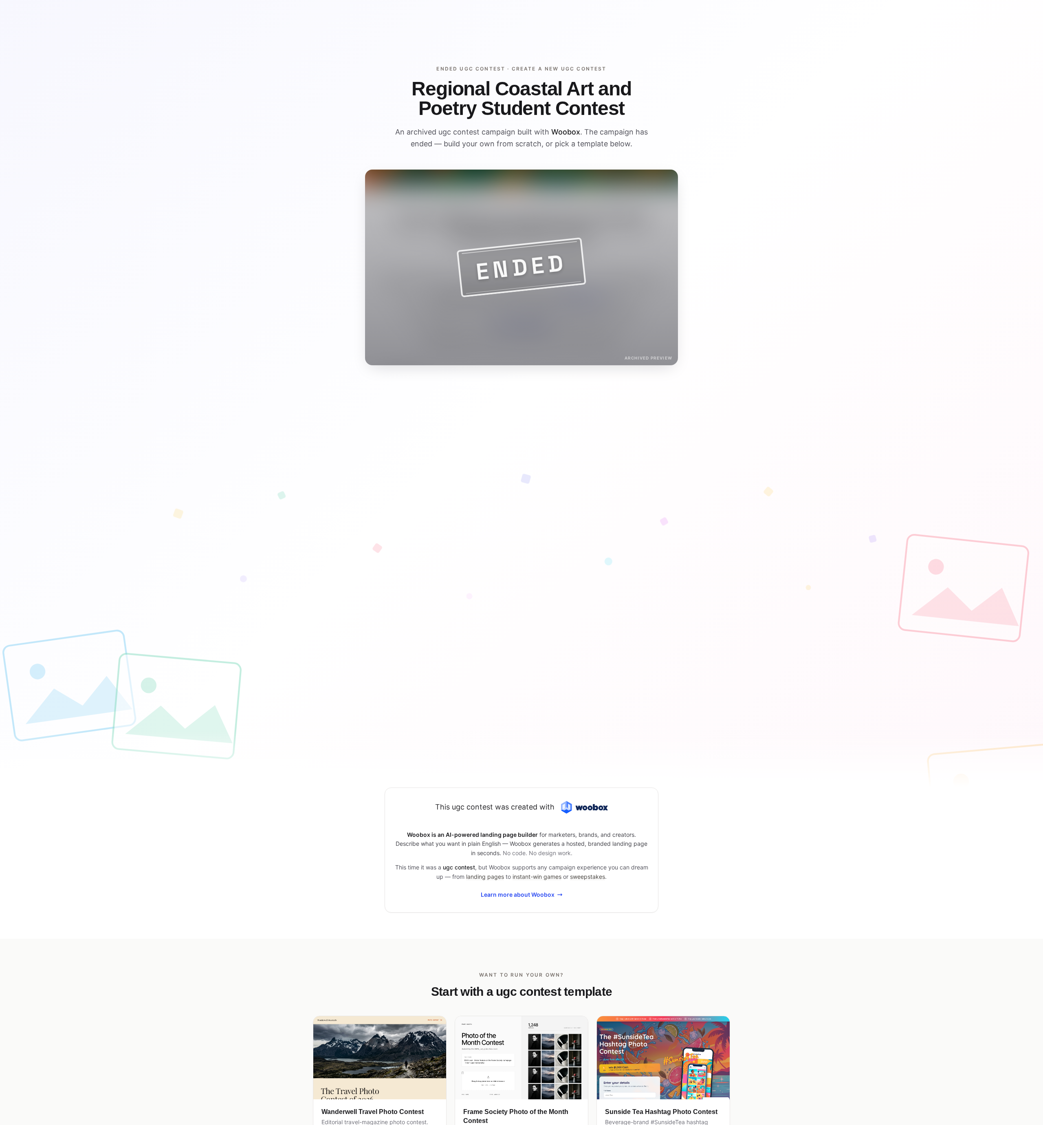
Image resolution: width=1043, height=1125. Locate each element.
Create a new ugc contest (559, 69)
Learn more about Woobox (518, 894)
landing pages (485, 876)
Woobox (565, 132)
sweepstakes (587, 876)
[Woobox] (584, 807)
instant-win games (537, 876)
